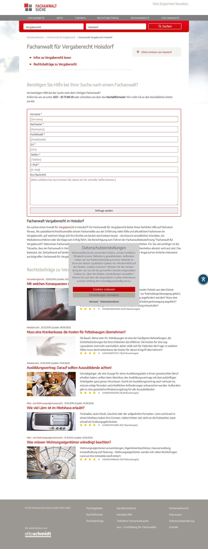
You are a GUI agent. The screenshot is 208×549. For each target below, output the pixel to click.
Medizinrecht (33, 327)
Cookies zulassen (104, 289)
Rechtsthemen (94, 514)
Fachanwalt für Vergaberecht (61, 37)
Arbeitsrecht (33, 363)
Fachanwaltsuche (35, 37)
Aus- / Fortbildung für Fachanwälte (136, 527)
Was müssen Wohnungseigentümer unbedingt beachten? (69, 442)
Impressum (175, 514)
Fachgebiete (36, 18)
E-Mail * (34, 164)
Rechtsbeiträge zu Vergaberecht (55, 64)
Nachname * (37, 124)
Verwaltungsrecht (36, 279)
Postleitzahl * (37, 134)
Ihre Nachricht (38, 174)
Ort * (33, 144)
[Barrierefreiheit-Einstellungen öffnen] (203, 279)
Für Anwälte (170, 18)
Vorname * (36, 114)
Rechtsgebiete (94, 508)
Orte (59, 18)
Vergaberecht (66, 227)
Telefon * (35, 154)
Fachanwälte (140, 18)
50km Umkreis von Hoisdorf (156, 52)
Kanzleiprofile (124, 514)
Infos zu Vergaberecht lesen (52, 57)
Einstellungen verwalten (104, 295)
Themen (80, 18)
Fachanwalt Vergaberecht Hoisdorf (95, 37)
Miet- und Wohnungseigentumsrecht (45, 403)
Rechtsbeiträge (108, 18)
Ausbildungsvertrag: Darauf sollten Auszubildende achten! (69, 367)
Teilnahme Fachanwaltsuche (132, 520)
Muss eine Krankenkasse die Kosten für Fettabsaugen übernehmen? (76, 332)
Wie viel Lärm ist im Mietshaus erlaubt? (55, 408)
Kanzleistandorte (126, 508)
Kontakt (173, 527)
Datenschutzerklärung (181, 520)
